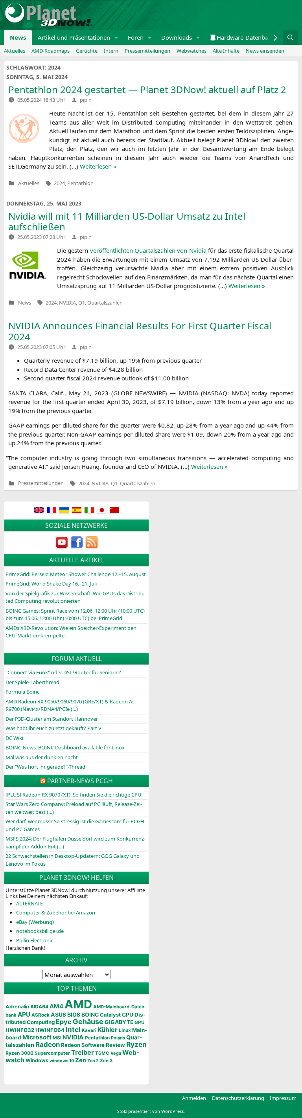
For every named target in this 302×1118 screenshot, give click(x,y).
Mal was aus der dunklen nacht (42, 757)
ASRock (40, 1015)
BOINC (90, 1015)
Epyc (64, 1022)
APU (24, 1014)
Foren (136, 37)
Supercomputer (52, 1053)
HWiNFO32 (20, 1030)
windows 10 (62, 1060)
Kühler (108, 1030)
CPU (127, 1015)
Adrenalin (17, 1007)
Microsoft (37, 1037)
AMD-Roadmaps (50, 50)
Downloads (176, 37)
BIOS (73, 1014)
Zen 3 (106, 1060)
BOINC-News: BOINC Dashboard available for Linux (65, 747)
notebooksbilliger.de (40, 930)
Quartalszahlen (105, 302)
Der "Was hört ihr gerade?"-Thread (45, 766)
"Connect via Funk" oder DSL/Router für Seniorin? (63, 672)
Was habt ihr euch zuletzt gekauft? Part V (53, 728)
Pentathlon (80, 183)
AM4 (56, 1006)
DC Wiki (14, 738)
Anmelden (194, 1097)
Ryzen (136, 1044)
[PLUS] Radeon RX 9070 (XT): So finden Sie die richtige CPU (74, 794)
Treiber (82, 1052)
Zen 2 (93, 1060)
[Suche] (290, 37)
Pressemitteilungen (147, 50)
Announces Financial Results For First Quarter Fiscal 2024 (139, 331)
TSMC (102, 1053)
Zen (80, 1060)
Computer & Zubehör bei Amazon (55, 912)
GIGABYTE (119, 1022)
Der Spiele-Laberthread (32, 682)
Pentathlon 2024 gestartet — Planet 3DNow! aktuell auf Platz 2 (147, 89)
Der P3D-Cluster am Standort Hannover (52, 718)
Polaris (118, 1038)
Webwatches (191, 50)
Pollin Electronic (34, 940)
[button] (116, 37)
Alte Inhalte (226, 50)
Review (115, 1045)
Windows (37, 1060)
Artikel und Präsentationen (74, 37)
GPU (139, 1022)
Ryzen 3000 (19, 1053)
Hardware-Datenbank (246, 37)
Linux (125, 1030)
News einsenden (265, 50)
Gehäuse (88, 1021)
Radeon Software (83, 1045)
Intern (111, 50)
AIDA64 (39, 1007)
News (18, 37)
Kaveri (89, 1030)
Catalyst (110, 1015)
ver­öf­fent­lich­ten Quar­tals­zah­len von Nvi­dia (148, 250)
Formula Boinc (22, 691)
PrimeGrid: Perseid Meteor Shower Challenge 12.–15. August (76, 574)
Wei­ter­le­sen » (98, 166)
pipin (86, 99)
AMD (78, 1004)
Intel (73, 1030)
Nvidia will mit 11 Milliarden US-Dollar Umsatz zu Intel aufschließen (126, 221)
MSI (57, 1038)
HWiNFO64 (49, 1030)
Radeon (47, 1044)
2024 (59, 183)
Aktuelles (14, 50)
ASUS (58, 1014)
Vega (115, 1053)
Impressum (283, 1097)
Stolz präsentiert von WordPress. (151, 1111)
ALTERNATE (29, 903)
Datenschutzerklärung (238, 1097)
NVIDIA (67, 302)
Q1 (81, 302)
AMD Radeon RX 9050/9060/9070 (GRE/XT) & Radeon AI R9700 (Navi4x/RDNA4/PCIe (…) (70, 705)
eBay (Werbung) (35, 921)
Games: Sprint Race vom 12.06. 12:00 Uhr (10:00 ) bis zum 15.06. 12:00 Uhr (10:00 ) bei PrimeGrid (75, 614)
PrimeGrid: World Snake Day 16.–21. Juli (51, 583)
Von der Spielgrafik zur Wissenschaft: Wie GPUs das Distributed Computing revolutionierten (76, 597)
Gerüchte (87, 50)
